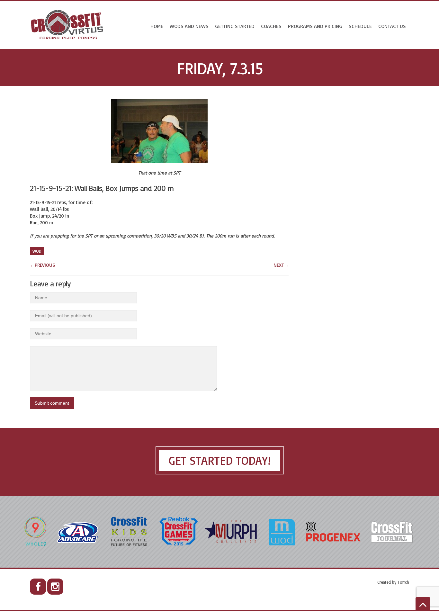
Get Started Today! (220, 460)
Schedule (360, 26)
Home (156, 26)
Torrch (403, 582)
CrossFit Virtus (67, 25)
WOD (36, 251)
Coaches (271, 26)
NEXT (281, 265)
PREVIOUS (42, 265)
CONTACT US (392, 26)
